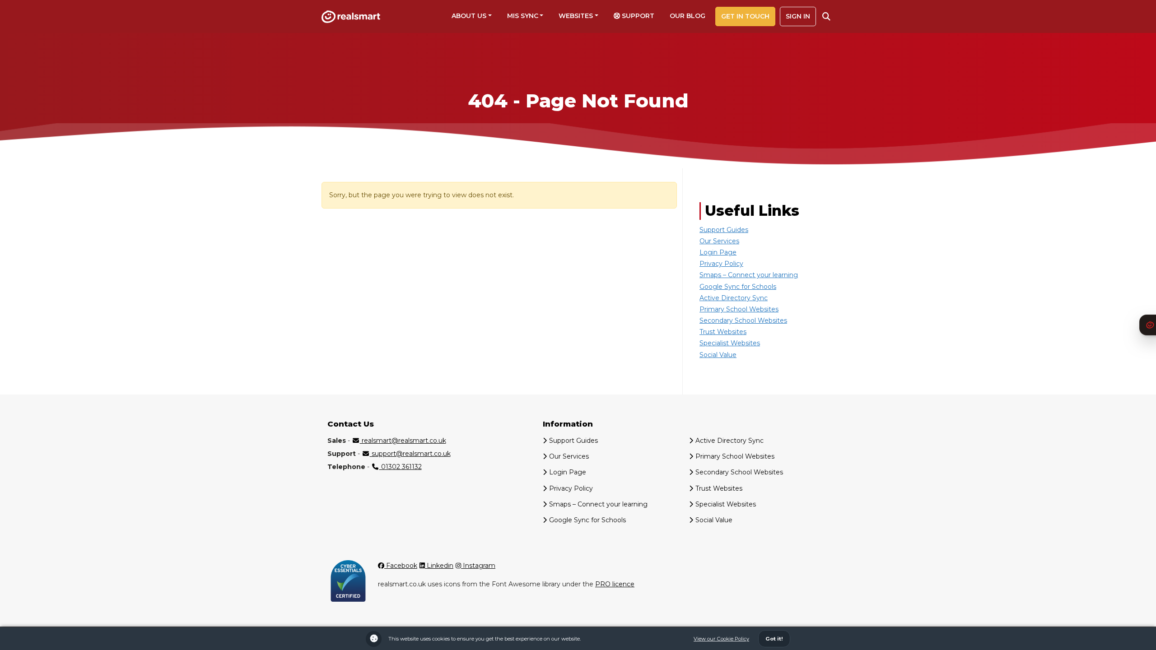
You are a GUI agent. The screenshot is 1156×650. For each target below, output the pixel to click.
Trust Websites (722, 332)
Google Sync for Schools (737, 287)
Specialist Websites (729, 343)
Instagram (478, 566)
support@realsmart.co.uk (410, 454)
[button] (826, 17)
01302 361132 (400, 467)
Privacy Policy (721, 264)
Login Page (717, 252)
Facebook (400, 566)
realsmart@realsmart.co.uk (403, 440)
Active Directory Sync (733, 298)
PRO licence (614, 584)
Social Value (717, 355)
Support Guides (723, 230)
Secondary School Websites (743, 320)
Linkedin (439, 566)
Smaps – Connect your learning (748, 275)
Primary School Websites (738, 309)
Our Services (719, 241)
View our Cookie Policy (721, 639)
